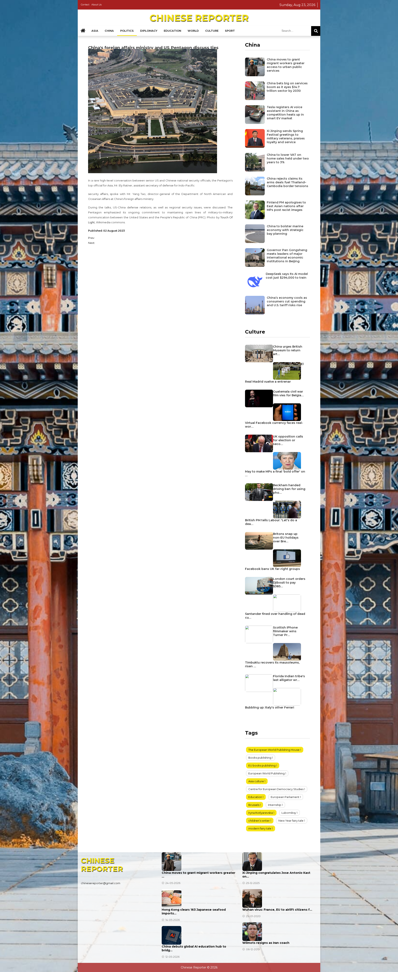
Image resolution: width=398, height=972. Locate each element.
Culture (211, 30)
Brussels (253, 804)
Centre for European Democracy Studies (275, 789)
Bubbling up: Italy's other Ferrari (269, 707)
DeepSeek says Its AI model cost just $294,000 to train (287, 275)
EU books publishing (261, 765)
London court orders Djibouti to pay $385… (289, 582)
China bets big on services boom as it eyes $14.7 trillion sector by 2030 (287, 87)
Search (315, 31)
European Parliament (285, 797)
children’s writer (259, 820)
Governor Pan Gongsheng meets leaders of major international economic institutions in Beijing (287, 255)
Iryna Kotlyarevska (260, 812)
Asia (94, 30)
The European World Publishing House (274, 749)
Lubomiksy (289, 812)
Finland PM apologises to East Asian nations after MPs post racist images (286, 206)
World (193, 30)
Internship (274, 804)
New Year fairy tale (290, 820)
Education (172, 30)
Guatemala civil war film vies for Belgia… (288, 393)
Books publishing (259, 757)
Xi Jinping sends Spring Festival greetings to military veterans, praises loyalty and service (286, 136)
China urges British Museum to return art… (287, 350)
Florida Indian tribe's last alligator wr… (289, 678)
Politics (127, 30)
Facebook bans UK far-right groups (272, 569)
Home (83, 31)
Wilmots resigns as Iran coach (265, 943)
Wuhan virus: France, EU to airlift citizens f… (277, 910)
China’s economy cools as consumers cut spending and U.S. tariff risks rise (287, 301)
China (109, 30)
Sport (230, 30)
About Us (96, 4)
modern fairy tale (259, 828)
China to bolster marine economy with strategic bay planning (285, 230)
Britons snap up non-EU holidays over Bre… (285, 537)
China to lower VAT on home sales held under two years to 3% (288, 158)
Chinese (199, 17)
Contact (85, 4)
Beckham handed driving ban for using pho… (289, 488)
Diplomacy (148, 30)
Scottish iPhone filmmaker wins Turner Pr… (285, 631)
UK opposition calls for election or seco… (288, 440)
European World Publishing (266, 773)
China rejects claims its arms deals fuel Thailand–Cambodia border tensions (287, 182)
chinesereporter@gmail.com (100, 883)
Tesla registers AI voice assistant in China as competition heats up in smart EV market (285, 112)
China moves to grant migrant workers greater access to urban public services (286, 65)
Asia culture (256, 781)
